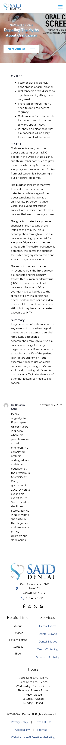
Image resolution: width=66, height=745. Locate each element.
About (18, 626)
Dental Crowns (48, 633)
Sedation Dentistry (47, 657)
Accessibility (22, 729)
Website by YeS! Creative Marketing (33, 737)
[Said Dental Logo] (33, 571)
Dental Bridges (48, 641)
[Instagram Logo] (29, 606)
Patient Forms (18, 639)
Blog (18, 653)
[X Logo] (35, 606)
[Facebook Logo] (24, 606)
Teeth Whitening (47, 649)
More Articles (16, 48)
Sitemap (42, 729)
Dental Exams (47, 626)
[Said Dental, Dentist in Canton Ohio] (12, 7)
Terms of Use (43, 722)
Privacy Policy (19, 722)
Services (18, 633)
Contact (18, 646)
